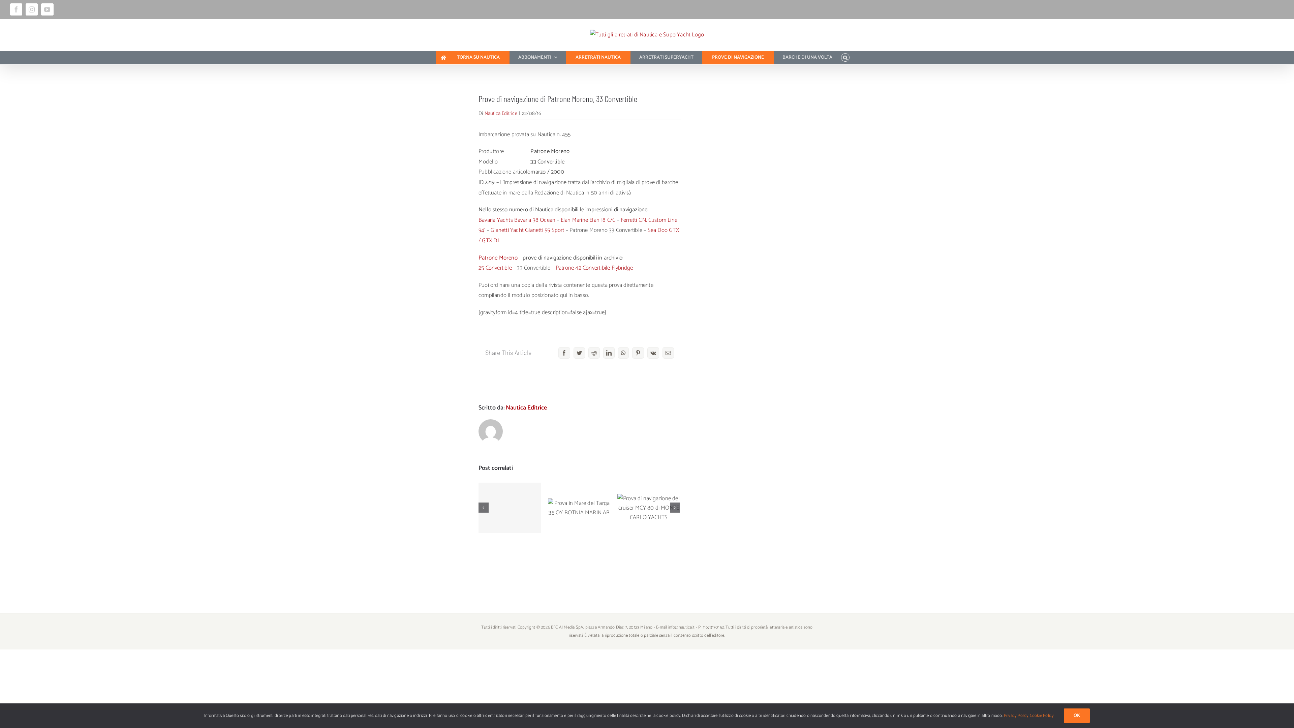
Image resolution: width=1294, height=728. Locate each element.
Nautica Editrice (501, 113)
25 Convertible (495, 268)
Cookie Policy (1042, 715)
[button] (845, 57)
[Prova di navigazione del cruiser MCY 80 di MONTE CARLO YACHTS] (648, 508)
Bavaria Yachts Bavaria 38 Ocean (517, 220)
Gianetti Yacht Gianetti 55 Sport (527, 230)
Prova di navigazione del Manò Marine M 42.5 (510, 491)
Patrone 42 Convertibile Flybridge (594, 268)
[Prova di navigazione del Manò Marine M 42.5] (510, 508)
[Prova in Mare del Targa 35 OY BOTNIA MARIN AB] (579, 507)
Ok (1077, 716)
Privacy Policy (1016, 715)
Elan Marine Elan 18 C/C (588, 220)
